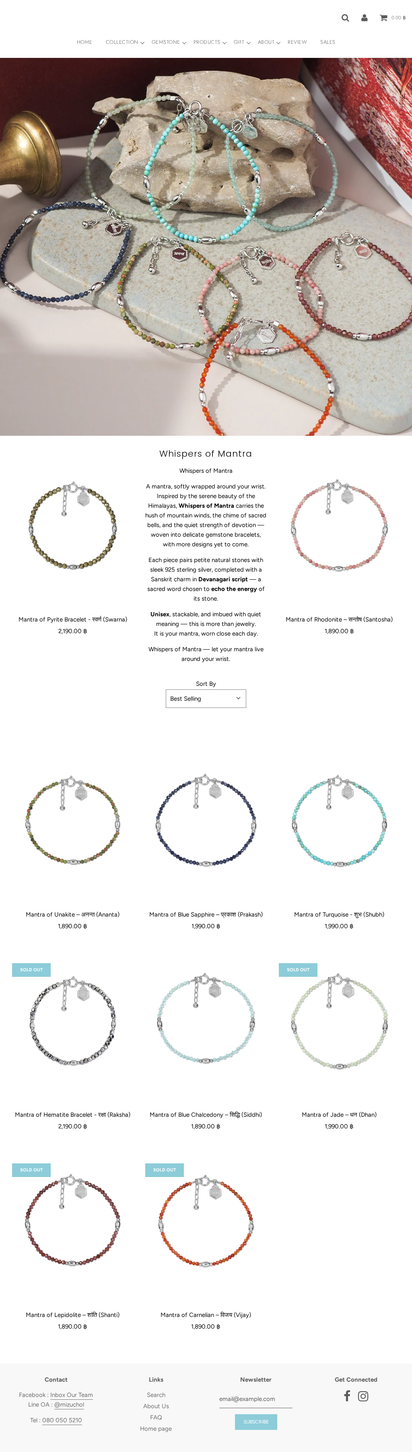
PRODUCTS (207, 42)
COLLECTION (122, 42)
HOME (85, 42)
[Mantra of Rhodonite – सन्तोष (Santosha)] (339, 528)
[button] (206, 698)
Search (156, 1395)
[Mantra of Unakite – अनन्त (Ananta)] (72, 823)
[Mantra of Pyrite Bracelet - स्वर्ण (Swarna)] (72, 528)
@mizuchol (69, 1404)
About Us (156, 1406)
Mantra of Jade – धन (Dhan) (339, 1114)
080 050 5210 (62, 1420)
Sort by (206, 683)
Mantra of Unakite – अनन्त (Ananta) (72, 914)
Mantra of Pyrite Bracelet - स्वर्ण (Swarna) (73, 619)
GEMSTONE (166, 42)
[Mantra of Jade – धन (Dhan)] (339, 1023)
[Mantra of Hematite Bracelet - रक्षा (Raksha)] (72, 1023)
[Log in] (364, 17)
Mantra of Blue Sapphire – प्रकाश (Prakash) (206, 914)
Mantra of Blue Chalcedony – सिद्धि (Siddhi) (206, 1114)
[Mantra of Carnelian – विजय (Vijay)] (205, 1223)
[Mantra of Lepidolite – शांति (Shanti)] (72, 1223)
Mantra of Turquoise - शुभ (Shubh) (339, 914)
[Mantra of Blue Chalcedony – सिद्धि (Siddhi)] (205, 1023)
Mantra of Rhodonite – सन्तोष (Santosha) (339, 619)
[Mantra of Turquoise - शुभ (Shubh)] (339, 823)
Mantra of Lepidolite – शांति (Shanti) (72, 1315)
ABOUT (266, 42)
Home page (156, 1428)
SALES (328, 42)
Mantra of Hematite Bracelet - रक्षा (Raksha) (72, 1114)
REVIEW (297, 42)
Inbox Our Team (71, 1395)
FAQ (156, 1417)
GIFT (239, 42)
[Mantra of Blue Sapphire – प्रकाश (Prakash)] (205, 823)
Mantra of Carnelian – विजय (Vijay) (206, 1315)
